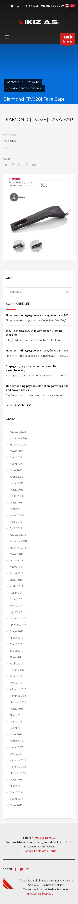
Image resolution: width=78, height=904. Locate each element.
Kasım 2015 (17, 747)
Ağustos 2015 (18, 760)
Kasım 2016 (17, 670)
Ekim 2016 (16, 676)
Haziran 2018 (18, 547)
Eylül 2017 (16, 605)
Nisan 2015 (16, 786)
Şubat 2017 (16, 650)
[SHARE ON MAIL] (34, 165)
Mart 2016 (16, 721)
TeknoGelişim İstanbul (38, 894)
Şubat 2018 (16, 573)
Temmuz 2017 (18, 618)
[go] (67, 292)
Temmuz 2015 (18, 766)
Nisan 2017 (16, 638)
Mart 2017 (16, 644)
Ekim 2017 (16, 599)
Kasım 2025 (17, 483)
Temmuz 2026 (18, 438)
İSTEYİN (67, 39)
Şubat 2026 (16, 464)
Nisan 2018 (16, 560)
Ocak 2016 (16, 734)
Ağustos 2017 (18, 612)
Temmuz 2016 (18, 695)
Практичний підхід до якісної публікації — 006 (37, 315)
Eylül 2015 (16, 753)
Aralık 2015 (16, 741)
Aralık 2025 (16, 476)
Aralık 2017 (16, 586)
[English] (67, 5)
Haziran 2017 (18, 625)
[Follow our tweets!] (21, 869)
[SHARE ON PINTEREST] (27, 165)
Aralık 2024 (16, 496)
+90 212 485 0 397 (52, 5)
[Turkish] (72, 5)
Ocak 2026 (16, 470)
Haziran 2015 (18, 773)
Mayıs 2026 (16, 451)
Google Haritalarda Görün (40, 851)
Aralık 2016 (16, 663)
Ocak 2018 (16, 580)
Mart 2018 (16, 567)
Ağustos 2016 (18, 689)
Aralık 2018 (16, 509)
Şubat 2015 (16, 799)
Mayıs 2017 (16, 631)
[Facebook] (6, 6)
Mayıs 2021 (16, 502)
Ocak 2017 (16, 657)
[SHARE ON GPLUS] (20, 165)
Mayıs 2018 (16, 554)
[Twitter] (12, 6)
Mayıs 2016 (16, 708)
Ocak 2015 (16, 805)
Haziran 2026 (18, 444)
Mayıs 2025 (16, 489)
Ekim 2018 (16, 522)
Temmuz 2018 (18, 541)
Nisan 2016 (16, 715)
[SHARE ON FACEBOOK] (13, 165)
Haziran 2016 (18, 702)
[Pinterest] (18, 6)
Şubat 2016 (16, 728)
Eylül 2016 (16, 683)
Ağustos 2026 (18, 431)
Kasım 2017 (17, 592)
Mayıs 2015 (16, 779)
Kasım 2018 (17, 515)
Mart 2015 (16, 792)
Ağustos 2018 (18, 534)
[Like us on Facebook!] (15, 869)
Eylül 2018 (16, 528)
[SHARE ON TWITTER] (6, 165)
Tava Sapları (10, 140)
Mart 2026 (16, 457)
